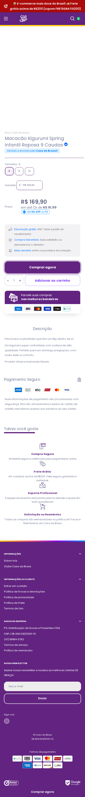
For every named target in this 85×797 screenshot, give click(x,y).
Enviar (42, 698)
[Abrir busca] (72, 18)
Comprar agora (42, 267)
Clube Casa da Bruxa (17, 566)
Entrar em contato (15, 586)
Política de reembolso (18, 650)
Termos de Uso (14, 608)
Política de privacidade (19, 597)
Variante (10, 185)
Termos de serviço (16, 645)
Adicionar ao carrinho (52, 280)
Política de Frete (14, 603)
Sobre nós (10, 561)
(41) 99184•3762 (14, 639)
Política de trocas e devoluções (24, 591)
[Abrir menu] (6, 18)
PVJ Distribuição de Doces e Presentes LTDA (32, 628)
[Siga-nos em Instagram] (6, 721)
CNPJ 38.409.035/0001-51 (20, 634)
